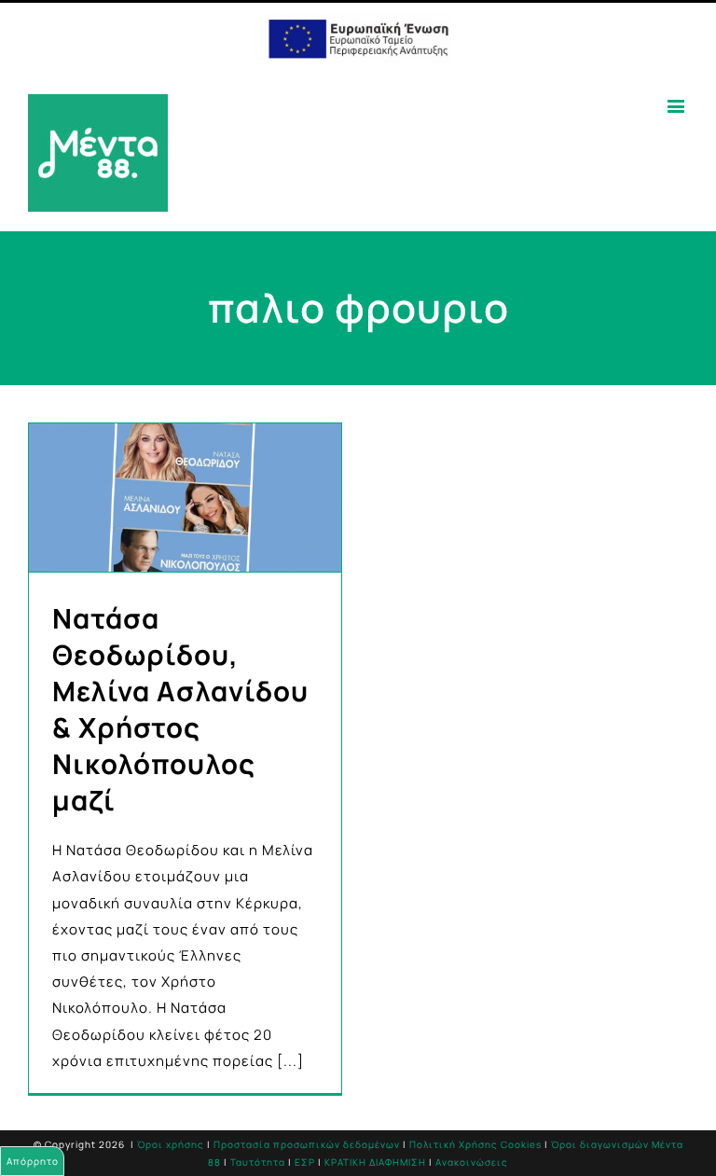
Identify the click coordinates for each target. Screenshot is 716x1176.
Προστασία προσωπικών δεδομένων (306, 1144)
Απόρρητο (33, 1161)
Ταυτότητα (257, 1162)
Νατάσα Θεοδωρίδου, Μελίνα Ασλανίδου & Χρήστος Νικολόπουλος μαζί (180, 709)
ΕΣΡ (305, 1162)
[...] (290, 1061)
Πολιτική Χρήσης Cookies (475, 1144)
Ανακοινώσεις (471, 1162)
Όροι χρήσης (170, 1144)
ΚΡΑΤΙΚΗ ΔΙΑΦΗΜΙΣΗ (375, 1162)
